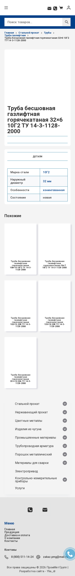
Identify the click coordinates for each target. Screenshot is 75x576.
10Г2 (46, 172)
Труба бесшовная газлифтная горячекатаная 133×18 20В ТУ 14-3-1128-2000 (54, 322)
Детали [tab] (37, 156)
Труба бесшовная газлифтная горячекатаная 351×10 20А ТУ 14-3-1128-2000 (20, 379)
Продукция (11, 532)
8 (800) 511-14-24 (22, 556)
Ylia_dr (51, 571)
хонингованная (54, 190)
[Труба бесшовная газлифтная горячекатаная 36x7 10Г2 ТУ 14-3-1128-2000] (54, 239)
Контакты (11, 540)
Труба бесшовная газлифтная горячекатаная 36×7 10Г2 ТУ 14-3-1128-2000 (54, 264)
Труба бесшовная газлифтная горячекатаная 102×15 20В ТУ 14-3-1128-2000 (20, 322)
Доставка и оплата (17, 535)
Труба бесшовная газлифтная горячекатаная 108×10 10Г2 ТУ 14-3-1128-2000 (20, 265)
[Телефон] (55, 8)
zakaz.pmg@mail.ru (55, 556)
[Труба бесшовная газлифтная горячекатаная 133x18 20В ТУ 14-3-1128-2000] (54, 296)
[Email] (49, 8)
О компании (12, 538)
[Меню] (6, 7)
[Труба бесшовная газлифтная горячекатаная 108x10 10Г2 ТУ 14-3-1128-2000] (20, 239)
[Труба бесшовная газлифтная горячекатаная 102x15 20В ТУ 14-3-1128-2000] (20, 296)
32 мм (47, 181)
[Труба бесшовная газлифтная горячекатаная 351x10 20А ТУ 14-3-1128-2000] (20, 353)
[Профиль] (69, 8)
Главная (9, 529)
